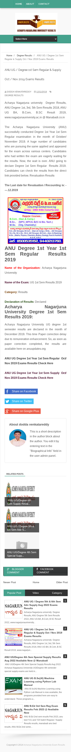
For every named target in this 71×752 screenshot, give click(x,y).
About (30, 4)
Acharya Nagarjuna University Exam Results (44, 745)
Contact (44, 4)
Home (19, 4)
